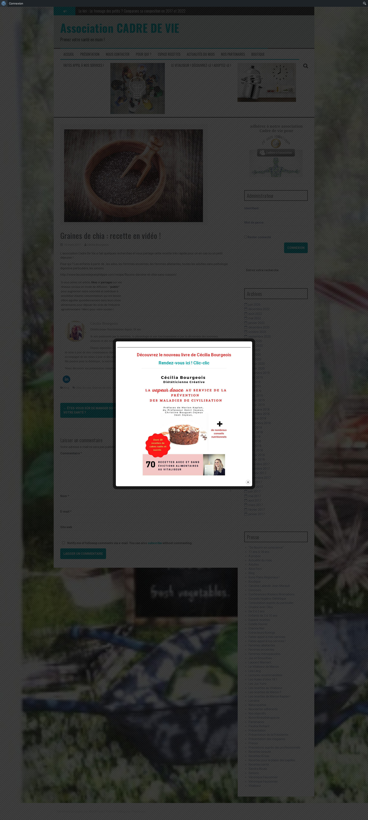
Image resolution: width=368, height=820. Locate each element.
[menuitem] (3, 3)
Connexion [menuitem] (16, 3)
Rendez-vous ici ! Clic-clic (184, 362)
